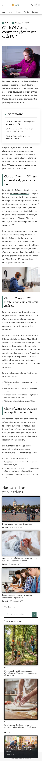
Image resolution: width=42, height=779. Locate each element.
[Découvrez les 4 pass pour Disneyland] (21, 509)
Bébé (4, 564)
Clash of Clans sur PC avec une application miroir (18, 137)
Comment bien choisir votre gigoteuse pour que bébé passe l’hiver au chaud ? (19, 559)
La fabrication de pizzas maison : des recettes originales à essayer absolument (20, 726)
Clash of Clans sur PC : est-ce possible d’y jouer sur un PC (20, 123)
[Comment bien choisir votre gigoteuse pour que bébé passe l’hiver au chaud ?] (21, 543)
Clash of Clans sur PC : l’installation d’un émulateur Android (19, 130)
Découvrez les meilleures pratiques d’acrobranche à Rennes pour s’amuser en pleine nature (20, 673)
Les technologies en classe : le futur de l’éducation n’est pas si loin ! (17, 596)
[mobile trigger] (4, 5)
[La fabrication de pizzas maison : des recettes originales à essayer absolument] (21, 699)
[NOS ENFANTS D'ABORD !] (15, 5)
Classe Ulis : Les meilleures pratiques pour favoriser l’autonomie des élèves (20, 749)
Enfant (5, 527)
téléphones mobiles (19, 193)
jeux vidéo (11, 81)
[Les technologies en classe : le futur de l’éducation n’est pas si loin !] (21, 580)
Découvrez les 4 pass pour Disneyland (17, 524)
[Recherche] (32, 5)
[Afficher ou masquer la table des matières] (30, 114)
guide (27, 165)
